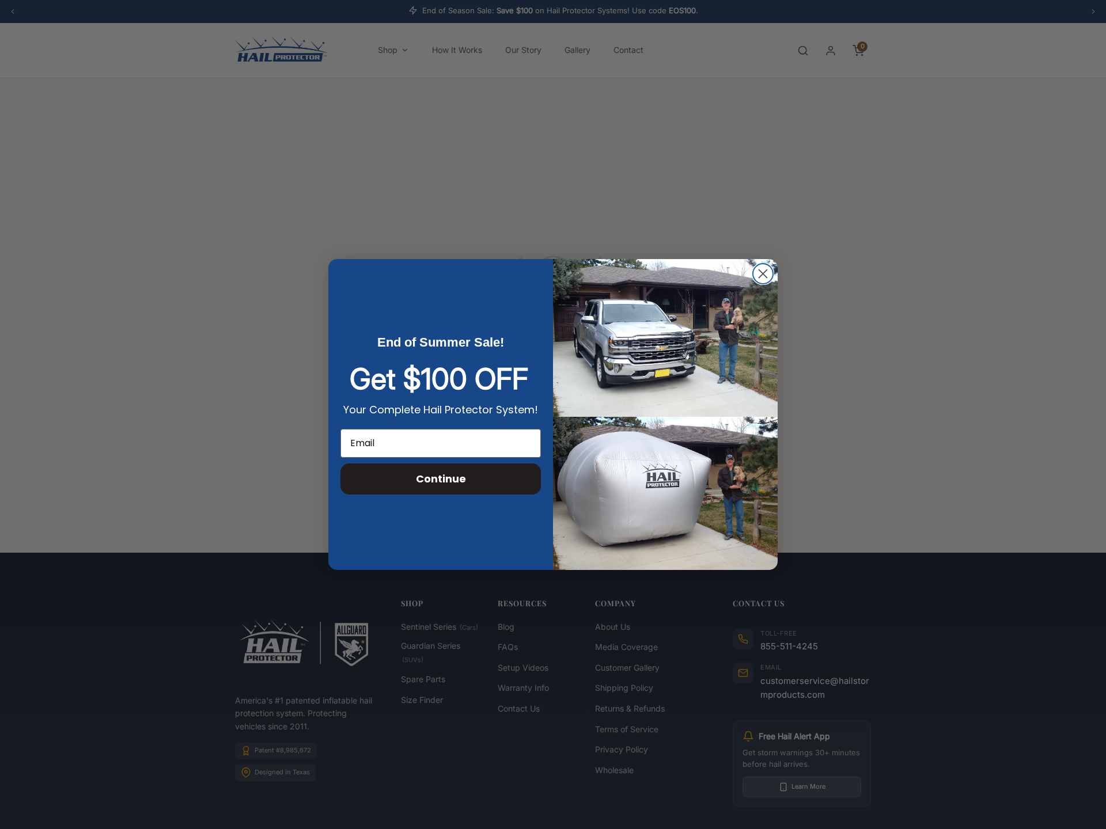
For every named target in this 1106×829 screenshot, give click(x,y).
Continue (441, 478)
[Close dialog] (763, 274)
